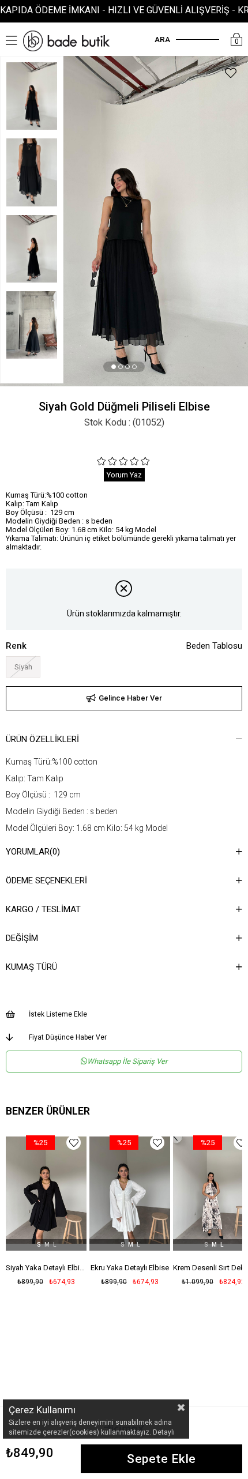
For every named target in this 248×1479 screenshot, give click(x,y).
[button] (113, 366)
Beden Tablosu (214, 646)
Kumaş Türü (31, 967)
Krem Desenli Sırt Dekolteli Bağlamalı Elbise (133, 1267)
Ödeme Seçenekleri (46, 880)
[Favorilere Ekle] (230, 74)
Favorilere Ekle (77, 1142)
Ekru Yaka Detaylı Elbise (50, 1267)
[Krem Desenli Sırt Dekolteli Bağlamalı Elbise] (133, 1190)
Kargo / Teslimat (43, 909)
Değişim (22, 938)
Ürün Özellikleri (42, 739)
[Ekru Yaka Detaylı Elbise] (50, 1190)
